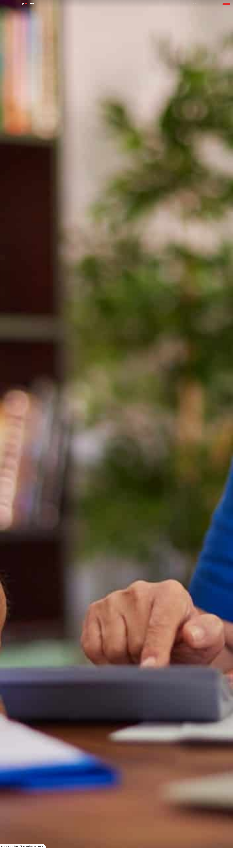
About (210, 4)
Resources (217, 4)
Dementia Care (204, 4)
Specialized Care (194, 4)
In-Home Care (184, 4)
